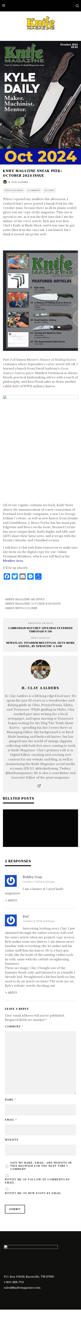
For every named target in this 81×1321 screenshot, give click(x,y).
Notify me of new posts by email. (33, 1193)
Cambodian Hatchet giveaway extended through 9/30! (40, 629)
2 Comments (33, 190)
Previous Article (40, 623)
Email (11, 1120)
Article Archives (14, 190)
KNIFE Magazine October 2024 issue (33, 603)
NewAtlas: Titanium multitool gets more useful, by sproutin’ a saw (40, 644)
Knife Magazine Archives (25, 599)
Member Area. (13, 561)
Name (10, 1100)
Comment (14, 1026)
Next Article (40, 638)
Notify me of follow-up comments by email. (37, 1181)
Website (12, 1140)
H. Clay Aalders (18, 182)
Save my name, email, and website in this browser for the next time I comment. (41, 1166)
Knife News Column (21, 608)
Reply (12, 900)
